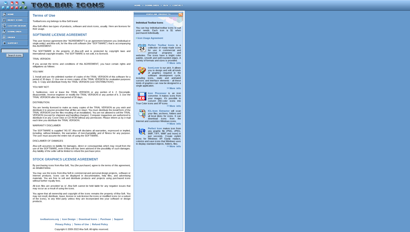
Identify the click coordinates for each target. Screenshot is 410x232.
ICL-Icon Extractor (159, 111)
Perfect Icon (155, 128)
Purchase (105, 219)
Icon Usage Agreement (150, 38)
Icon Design (69, 219)
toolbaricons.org (49, 219)
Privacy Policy (63, 224)
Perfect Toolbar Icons (161, 45)
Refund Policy (100, 224)
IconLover (153, 67)
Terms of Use (81, 224)
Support (118, 219)
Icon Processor (157, 93)
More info (175, 63)
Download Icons (88, 219)
